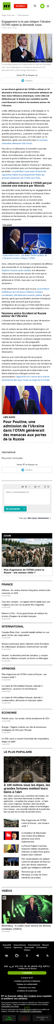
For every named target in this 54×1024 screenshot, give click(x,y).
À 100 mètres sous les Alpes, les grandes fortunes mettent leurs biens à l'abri (27, 788)
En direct (20, 6)
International (8, 452)
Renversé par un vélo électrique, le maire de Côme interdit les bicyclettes (34, 875)
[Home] (7, 6)
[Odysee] (17, 955)
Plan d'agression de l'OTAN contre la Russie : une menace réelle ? (35, 823)
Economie (9, 712)
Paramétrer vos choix (27, 988)
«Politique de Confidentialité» (31, 1011)
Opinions (8, 668)
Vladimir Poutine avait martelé (16, 270)
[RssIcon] (47, 955)
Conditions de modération (27, 991)
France (7, 584)
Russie (45, 945)
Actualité (7, 945)
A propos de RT (27, 978)
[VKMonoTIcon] (6, 955)
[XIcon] (27, 955)
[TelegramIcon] (37, 955)
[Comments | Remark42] (27, 503)
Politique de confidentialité (27, 984)
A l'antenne (41, 947)
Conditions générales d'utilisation (27, 981)
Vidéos (7, 890)
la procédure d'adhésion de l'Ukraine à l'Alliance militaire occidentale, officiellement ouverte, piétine (25, 292)
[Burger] (48, 6)
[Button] (42, 6)
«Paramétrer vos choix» (10, 1006)
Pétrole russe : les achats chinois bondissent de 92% (25, 718)
